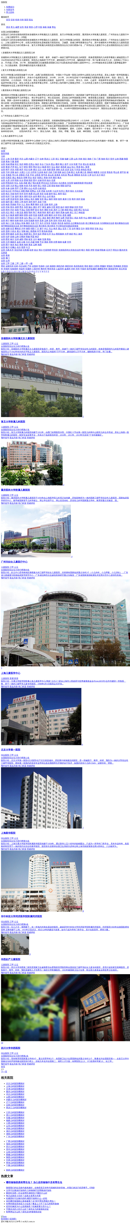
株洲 (12, 215)
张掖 (37, 242)
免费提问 (10, 7)
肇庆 (49, 218)
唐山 (14, 178)
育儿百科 (10, 12)
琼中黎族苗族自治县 (29, 226)
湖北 (85, 159)
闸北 (35, 167)
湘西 (69, 215)
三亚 (12, 223)
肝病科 (7, 269)
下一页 (4, 1072)
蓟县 (89, 170)
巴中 (83, 228)
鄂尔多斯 (36, 183)
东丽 (49, 170)
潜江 (72, 212)
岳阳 (30, 215)
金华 (35, 196)
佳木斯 (49, 191)
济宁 (40, 207)
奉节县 (44, 175)
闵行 (49, 167)
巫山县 (51, 175)
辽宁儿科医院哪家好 (15, 1102)
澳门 (8, 258)
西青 (53, 170)
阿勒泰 (103, 250)
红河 (49, 234)
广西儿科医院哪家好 (15, 1141)
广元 (37, 228)
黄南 (21, 245)
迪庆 (80, 234)
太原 (8, 180)
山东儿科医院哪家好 (15, 1126)
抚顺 (21, 186)
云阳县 (38, 175)
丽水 (53, 196)
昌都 (12, 237)
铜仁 (28, 231)
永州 (55, 215)
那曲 (28, 237)
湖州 (26, 196)
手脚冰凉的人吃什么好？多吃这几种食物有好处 (27, 1209)
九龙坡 (40, 172)
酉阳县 (77, 175)
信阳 (76, 210)
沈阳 (8, 186)
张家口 (40, 178)
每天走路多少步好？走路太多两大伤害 (23, 1196)
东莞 (81, 218)
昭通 (26, 234)
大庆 (39, 191)
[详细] (24, 37)
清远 (76, 218)
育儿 (13, 27)
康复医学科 (113, 269)
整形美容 (51, 269)
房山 (53, 164)
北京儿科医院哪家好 (15, 1083)
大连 (12, 186)
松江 (74, 167)
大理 (66, 234)
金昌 (19, 242)
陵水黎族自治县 (122, 223)
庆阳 (51, 242)
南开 (21, 170)
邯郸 (25, 178)
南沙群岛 (51, 226)
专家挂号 (10, 10)
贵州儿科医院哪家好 (15, 1149)
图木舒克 (123, 250)
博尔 (41, 250)
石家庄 (9, 178)
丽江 (30, 234)
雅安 (78, 228)
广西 (98, 159)
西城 (12, 164)
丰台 (42, 164)
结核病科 (14, 269)
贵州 (112, 159)
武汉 (8, 212)
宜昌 (21, 212)
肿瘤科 (103, 266)
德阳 (28, 228)
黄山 (46, 199)
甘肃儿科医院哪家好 (15, 1160)
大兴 (71, 164)
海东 (12, 245)
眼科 (91, 266)
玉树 (35, 245)
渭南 (26, 239)
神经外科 (69, 266)
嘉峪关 (13, 242)
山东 (76, 159)
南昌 (8, 204)
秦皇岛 (20, 178)
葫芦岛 (68, 186)
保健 (49, 27)
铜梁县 (96, 172)
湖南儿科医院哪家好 (15, 1134)
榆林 (40, 239)
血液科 (67, 269)
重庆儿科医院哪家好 (15, 1091)
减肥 (17, 27)
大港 (44, 170)
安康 (44, 239)
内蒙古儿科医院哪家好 (16, 1100)
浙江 (57, 159)
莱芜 (58, 207)
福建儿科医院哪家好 (15, 1120)
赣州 (37, 204)
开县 (32, 175)
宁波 (12, 196)
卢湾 (12, 167)
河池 (60, 220)
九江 (23, 204)
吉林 (42, 159)
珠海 (21, 218)
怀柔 (76, 164)
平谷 (80, 164)
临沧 (40, 234)
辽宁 (37, 159)
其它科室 (123, 269)
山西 (26, 159)
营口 (40, 186)
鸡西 (23, 191)
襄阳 (26, 212)
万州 (8, 172)
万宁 (37, 223)
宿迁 (64, 194)
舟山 (44, 196)
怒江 (76, 234)
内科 (73, 269)
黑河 (68, 191)
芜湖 (12, 199)
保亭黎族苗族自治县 (10, 226)
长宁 (21, 167)
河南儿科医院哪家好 (15, 1128)
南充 (55, 228)
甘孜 (96, 228)
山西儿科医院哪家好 (15, 1097)
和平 (8, 170)
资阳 (87, 228)
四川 (108, 159)
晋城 (26, 180)
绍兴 (30, 196)
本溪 (26, 186)
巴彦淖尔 (54, 183)
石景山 (31, 164)
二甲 (17, 263)
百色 (51, 220)
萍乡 (19, 204)
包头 (16, 183)
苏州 (26, 194)
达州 (74, 228)
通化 (26, 188)
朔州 (30, 180)
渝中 (17, 172)
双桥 (59, 172)
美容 (26, 27)
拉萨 (8, 237)
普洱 (35, 234)
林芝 (37, 237)
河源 (67, 218)
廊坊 (55, 178)
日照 (53, 207)
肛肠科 (28, 269)
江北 (28, 172)
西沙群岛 (43, 226)
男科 (3, 266)
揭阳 (94, 218)
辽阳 (49, 186)
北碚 (50, 172)
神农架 (82, 212)
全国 (3, 151)
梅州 (58, 218)
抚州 (51, 204)
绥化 (72, 191)
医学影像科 (92, 269)
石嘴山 (13, 247)
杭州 (8, 196)
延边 (44, 188)
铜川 (12, 239)
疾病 (17, 20)
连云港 (36, 194)
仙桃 (67, 212)
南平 (35, 202)
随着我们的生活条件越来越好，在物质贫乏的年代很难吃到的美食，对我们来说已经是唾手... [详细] (50, 1188)
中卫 (28, 247)
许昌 (51, 210)
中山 (85, 218)
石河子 (109, 250)
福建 (66, 159)
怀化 (60, 215)
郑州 (8, 210)
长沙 (8, 215)
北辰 (62, 170)
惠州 (53, 218)
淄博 (17, 207)
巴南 (69, 172)
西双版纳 (60, 234)
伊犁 (92, 250)
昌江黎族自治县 (92, 223)
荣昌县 (110, 172)
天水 (28, 242)
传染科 (22, 269)
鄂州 (30, 212)
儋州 (28, 223)
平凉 (42, 242)
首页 (8, 20)
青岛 (12, 207)
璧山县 (116, 172)
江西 (71, 159)
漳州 (30, 202)
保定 (34, 178)
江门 (35, 218)
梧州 (21, 220)
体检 (45, 27)
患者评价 (31, 354)
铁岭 (58, 186)
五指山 (18, 223)
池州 (78, 199)
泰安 (44, 207)
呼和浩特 (10, 183)
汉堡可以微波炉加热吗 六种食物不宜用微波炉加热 (28, 1190)
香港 (8, 255)
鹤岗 (27, 191)
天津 (12, 159)
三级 (12, 263)
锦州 (35, 186)
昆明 (8, 234)
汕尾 (62, 218)
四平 (17, 188)
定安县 (47, 223)
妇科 (16, 266)
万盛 (55, 172)
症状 (13, 20)
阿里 (32, 237)
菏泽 (81, 207)
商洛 (49, 239)
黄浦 (8, 167)
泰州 (60, 194)
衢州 (40, 196)
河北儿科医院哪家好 (15, 1094)
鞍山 (17, 186)
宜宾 (64, 228)
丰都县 (9, 175)
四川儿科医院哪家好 (15, 1146)
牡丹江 (62, 191)
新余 (28, 204)
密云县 (86, 164)
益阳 (46, 215)
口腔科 (96, 266)
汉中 (35, 239)
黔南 (50, 231)
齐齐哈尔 (16, 191)
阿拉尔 (116, 250)
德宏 (71, 234)
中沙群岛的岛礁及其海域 (67, 226)
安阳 (28, 210)
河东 (12, 170)
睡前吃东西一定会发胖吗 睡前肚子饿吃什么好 (26, 1193)
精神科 (53, 266)
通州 (57, 164)
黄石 (12, 212)
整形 (31, 27)
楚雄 (44, 234)
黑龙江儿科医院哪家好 (16, 1108)
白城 (40, 188)
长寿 (78, 172)
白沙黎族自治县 (78, 223)
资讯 (8, 27)
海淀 (37, 164)
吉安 (42, 204)
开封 (12, 210)
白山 (30, 188)
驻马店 (86, 210)
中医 (40, 27)
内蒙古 (31, 159)
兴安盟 (70, 183)
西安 (8, 239)
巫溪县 (57, 175)
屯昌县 (54, 223)
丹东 (30, 186)
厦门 (12, 202)
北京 (3, 159)
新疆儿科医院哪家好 (15, 1170)
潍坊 (35, 207)
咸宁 (53, 212)
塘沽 (35, 170)
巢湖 (64, 199)
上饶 (55, 204)
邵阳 (26, 215)
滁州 (51, 199)
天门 (76, 212)
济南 (8, 207)
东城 (8, 164)
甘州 (69, 242)
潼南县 (90, 172)
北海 (26, 220)
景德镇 (13, 204)
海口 (8, 223)
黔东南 (45, 231)
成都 (8, 228)
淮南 (21, 199)
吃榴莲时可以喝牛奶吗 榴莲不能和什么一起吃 (26, 1198)
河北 (21, 159)
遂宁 (42, 228)
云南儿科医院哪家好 (15, 1152)
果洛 (30, 245)
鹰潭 (32, 204)
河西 (17, 170)
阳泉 (17, 180)
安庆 (42, 199)
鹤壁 (32, 210)
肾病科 (110, 266)
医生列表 (14, 354)
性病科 (42, 266)
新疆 (17, 161)
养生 (54, 27)
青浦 (78, 167)
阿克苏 (55, 250)
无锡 (12, 194)
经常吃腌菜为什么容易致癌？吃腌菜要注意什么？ (28, 1206)
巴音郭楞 (47, 250)
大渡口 (22, 172)
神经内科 (60, 266)
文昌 (32, 223)
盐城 (46, 194)
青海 (8, 161)
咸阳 (21, 239)
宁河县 (77, 170)
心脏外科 (36, 269)
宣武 (21, 164)
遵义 (19, 231)
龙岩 (40, 202)
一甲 (26, 263)
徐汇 (17, 167)
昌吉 (36, 250)
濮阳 (46, 210)
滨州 (76, 207)
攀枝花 (18, 228)
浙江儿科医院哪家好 (15, 1115)
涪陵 (12, 172)
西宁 (8, 245)
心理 (36, 27)
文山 (53, 234)
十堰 (17, 212)
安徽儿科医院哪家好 (15, 1118)
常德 (35, 215)
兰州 (8, 242)
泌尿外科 (10, 266)
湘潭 (17, 215)
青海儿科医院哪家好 (15, 1163)
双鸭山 (33, 191)
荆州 (44, 212)
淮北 (32, 199)
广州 (8, 218)
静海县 (84, 170)
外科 (78, 269)
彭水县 (84, 175)
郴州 (51, 215)
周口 (80, 210)
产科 (29, 266)
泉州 (26, 202)
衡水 (59, 178)
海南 (103, 159)
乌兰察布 (62, 183)
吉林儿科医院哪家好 (15, 1105)
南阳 (66, 210)
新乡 (37, 210)
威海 (49, 207)
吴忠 (19, 247)
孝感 (40, 212)
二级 (21, 263)
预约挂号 (5, 354)
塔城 (97, 250)
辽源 (21, 188)
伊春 (43, 191)
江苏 (53, 159)
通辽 (30, 183)
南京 (8, 194)
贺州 (55, 220)
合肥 (8, 199)
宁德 (44, 202)
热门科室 (22, 354)
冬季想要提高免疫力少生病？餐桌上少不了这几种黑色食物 (32, 1204)
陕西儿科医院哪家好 (15, 1157)
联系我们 (5, 1219)
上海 (8, 159)
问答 (22, 20)
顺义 (62, 164)
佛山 (30, 218)
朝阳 (26, 164)
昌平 (66, 164)
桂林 (17, 220)
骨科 (86, 266)
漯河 (55, 210)
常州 (21, 194)
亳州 (74, 199)
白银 (23, 242)
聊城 (72, 207)
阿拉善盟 (88, 183)
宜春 (46, 204)
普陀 (30, 167)
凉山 (101, 228)
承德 (46, 178)
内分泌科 (23, 266)
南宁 (8, 220)
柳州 (12, 220)
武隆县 (22, 175)
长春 (8, 188)
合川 (94, 175)
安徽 (62, 159)
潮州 (90, 218)
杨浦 (44, 167)
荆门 (35, 212)
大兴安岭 (79, 191)
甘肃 (3, 161)
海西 (40, 245)
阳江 (72, 218)
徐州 (17, 194)
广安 (69, 228)
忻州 (44, 180)
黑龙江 (47, 159)
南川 (103, 175)
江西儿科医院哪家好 (15, 1123)
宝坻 (72, 170)
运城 (40, 180)
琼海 (23, 223)
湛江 (40, 218)
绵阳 (32, 228)
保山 (21, 234)
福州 (8, 202)
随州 (58, 212)
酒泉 (46, 242)
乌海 (21, 183)
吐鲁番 (26, 250)
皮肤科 (35, 266)
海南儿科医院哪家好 (15, 1144)
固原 (23, 247)
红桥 (30, 170)
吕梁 (53, 180)
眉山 (60, 228)
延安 (30, 239)
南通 (30, 194)
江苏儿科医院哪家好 (15, 1112)
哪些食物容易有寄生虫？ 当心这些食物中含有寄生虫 (34, 1182)
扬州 (51, 194)
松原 (35, 188)
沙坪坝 (33, 172)
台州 (49, 196)
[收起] (3, 148)
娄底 (64, 215)
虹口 (40, 167)
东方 (42, 223)
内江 (46, 228)
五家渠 (4, 253)
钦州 (37, 220)
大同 (12, 180)
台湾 (8, 261)
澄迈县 (60, 223)
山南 (17, 237)
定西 (55, 242)
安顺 (23, 231)
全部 (3, 164)
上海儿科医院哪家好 (15, 1086)
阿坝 (92, 228)
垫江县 (15, 175)
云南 (117, 159)
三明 (21, 202)
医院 (26, 20)
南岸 (46, 172)
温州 (17, 196)
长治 (21, 180)
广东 (94, 159)
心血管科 (60, 269)
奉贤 (87, 167)
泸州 (23, 228)
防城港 (31, 220)
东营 (26, 207)
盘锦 (53, 186)
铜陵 (37, 199)
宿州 (60, 199)
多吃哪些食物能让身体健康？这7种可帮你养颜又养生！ (31, 1201)
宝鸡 (17, 239)
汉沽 (40, 170)
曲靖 (12, 234)
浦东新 (63, 167)
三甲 (8, 263)
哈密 (31, 250)
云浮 (99, 218)
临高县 (67, 223)
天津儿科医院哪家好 (15, 1089)
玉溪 (17, 234)
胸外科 (44, 269)
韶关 (12, 218)
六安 (69, 199)
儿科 (3, 156)
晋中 (35, 180)
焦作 (42, 210)
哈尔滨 (9, 191)
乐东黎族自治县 (107, 223)
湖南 (89, 159)
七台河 (55, 191)
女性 (22, 27)
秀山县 (71, 175)
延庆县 (92, 164)
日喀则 (22, 237)
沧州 (50, 178)
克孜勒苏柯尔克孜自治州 (69, 250)
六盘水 (13, 231)
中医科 (83, 269)
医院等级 (5, 153)
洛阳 (17, 210)
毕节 (39, 231)
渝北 (64, 172)
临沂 (62, 207)
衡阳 (21, 215)
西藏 (121, 159)
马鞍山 (27, 199)
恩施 (62, 212)
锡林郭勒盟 (79, 183)
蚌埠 (17, 199)
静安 (26, 167)
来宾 (64, 220)
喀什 (83, 250)
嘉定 (58, 167)
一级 (30, 263)
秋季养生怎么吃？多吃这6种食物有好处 (24, 1212)
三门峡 (61, 210)
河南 (80, 159)
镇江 (55, 194)
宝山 (53, 167)
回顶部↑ (13, 1219)
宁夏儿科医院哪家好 (15, 1165)
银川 (8, 247)
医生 (31, 20)
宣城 (83, 199)
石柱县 (64, 175)
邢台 (30, 178)
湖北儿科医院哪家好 (15, 1131)
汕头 (26, 218)
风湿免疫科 (79, 266)
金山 (69, 167)
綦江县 (83, 172)
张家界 (41, 215)
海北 (17, 245)
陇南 (60, 242)
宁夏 (12, 161)
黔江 (73, 172)
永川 (98, 175)
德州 (67, 207)
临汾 (49, 180)
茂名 (44, 218)
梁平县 (123, 172)
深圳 (17, 218)
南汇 (83, 167)
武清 (67, 170)
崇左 (69, 220)
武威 (32, 242)
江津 (89, 175)
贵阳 (8, 231)
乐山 (51, 228)
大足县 (103, 172)
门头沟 (47, 164)
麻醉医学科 (103, 269)
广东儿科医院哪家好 (15, 1136)
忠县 (27, 175)
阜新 (44, 186)
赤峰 (25, 183)
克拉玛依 (18, 250)
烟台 (30, 207)
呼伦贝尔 (45, 183)
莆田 (17, 202)
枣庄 (21, 207)
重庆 (17, 159)
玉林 (46, 220)
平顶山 (22, 210)
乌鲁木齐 (10, 250)
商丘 (71, 210)
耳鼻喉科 (117, 266)
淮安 (42, 194)
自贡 (12, 228)
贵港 (42, 220)
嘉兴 (21, 196)
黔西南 (33, 231)
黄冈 (49, 212)
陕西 (126, 159)
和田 (88, 250)
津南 (58, 170)
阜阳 (55, 199)
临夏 (64, 242)
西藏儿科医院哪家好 (15, 1155)
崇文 (17, 164)
